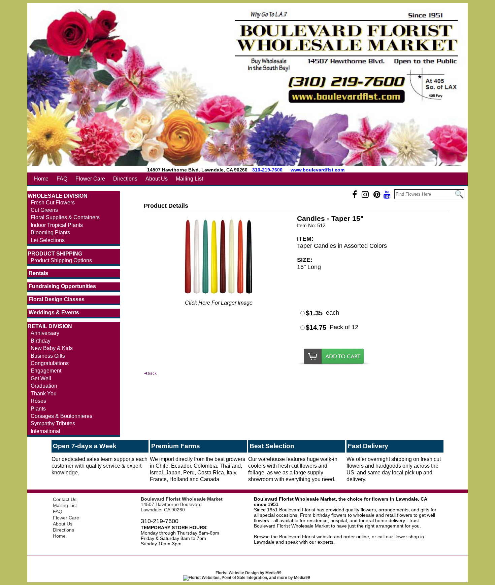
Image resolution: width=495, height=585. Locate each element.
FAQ (62, 179)
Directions (125, 179)
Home (41, 179)
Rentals (38, 273)
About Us (156, 179)
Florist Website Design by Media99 (249, 573)
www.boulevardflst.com (317, 169)
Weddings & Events (54, 312)
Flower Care (90, 179)
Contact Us (64, 499)
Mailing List (189, 179)
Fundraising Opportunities (62, 286)
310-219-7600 (267, 169)
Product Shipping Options (61, 260)
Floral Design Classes (57, 299)
